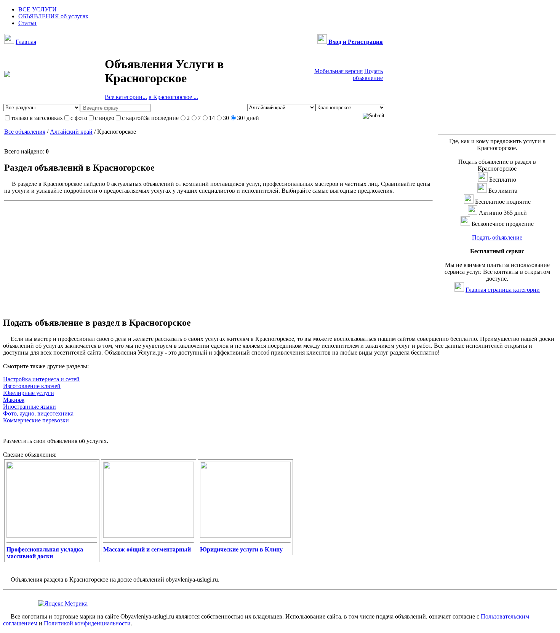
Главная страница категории (503, 289)
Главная (26, 41)
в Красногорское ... (173, 97)
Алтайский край (71, 131)
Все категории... (126, 97)
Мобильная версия (338, 71)
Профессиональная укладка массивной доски (44, 552)
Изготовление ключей (32, 386)
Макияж (13, 399)
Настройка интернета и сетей (41, 379)
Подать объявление (368, 74)
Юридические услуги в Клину (241, 549)
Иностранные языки (29, 406)
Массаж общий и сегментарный (147, 549)
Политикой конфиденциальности (87, 623)
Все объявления (24, 131)
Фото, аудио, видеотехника (38, 413)
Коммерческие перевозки (36, 420)
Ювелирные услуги (28, 393)
